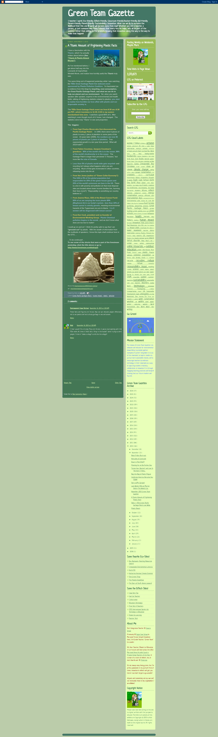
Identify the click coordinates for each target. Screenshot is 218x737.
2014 (131, 432)
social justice (139, 272)
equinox (143, 201)
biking (142, 154)
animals (146, 149)
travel (140, 291)
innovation (137, 223)
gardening (131, 206)
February (135, 540)
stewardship (137, 277)
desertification (131, 177)
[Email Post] (87, 293)
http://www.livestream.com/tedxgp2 (83, 248)
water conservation (146, 299)
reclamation (151, 258)
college (133, 172)
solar (144, 272)
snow (133, 272)
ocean (130, 243)
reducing (132, 263)
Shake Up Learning (135, 615)
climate (130, 170)
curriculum (150, 175)
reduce (151, 260)
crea (153, 172)
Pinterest (144, 660)
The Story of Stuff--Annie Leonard (140, 583)
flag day (136, 203)
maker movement (135, 230)
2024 (131, 398)
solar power (150, 272)
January (135, 544)
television (151, 286)
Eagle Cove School (141, 180)
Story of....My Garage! (138, 483)
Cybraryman (133, 600)
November (135, 453)
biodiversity (132, 156)
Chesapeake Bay (147, 164)
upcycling (151, 294)
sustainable (150, 280)
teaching (152, 283)
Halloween (150, 214)
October (135, 513)
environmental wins (134, 201)
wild (136, 302)
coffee (129, 172)
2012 (131, 439)
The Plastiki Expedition (136, 580)
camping (147, 161)
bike (136, 154)
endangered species (141, 193)
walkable (136, 299)
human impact (98, 296)
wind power (149, 302)
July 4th (141, 225)
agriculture (135, 146)
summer (144, 277)
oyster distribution (144, 250)
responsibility (134, 266)
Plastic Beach (135, 508)
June (134, 527)
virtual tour (151, 296)
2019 (131, 415)
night (152, 241)
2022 (131, 405)
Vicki (71, 325)
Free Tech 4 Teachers (136, 606)
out (145, 246)
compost (138, 172)
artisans (130, 151)
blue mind (135, 159)
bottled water (149, 159)
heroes (148, 217)
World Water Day (147, 307)
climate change (142, 169)
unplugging (144, 294)
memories (129, 236)
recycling (142, 260)
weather (131, 302)
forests (151, 203)
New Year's (145, 241)
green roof (146, 211)
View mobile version (93, 387)
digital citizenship (142, 178)
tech (130, 286)
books (142, 159)
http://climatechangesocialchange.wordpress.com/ (82, 288)
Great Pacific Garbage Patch (82, 296)
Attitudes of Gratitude (138, 459)
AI (140, 146)
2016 (131, 425)
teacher (138, 283)
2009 (132, 548)
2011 (131, 443)
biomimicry (145, 156)
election (130, 193)
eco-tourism (131, 190)
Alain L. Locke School (148, 146)
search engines (145, 269)
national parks (144, 238)
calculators (141, 161)
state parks (147, 274)
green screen (138, 213)
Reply (72, 318)
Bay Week (150, 151)
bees (130, 154)
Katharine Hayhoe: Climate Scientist (141, 573)
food (146, 203)
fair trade (149, 201)
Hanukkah (131, 217)
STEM (130, 277)
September (136, 516)
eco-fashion (136, 185)
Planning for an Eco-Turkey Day (141, 465)
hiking (153, 217)
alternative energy (135, 149)
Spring (129, 275)
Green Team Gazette (101, 13)
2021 (131, 408)
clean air (150, 166)
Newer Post (68, 383)
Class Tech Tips (133, 593)
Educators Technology (136, 603)
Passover (135, 252)
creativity (132, 175)
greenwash (144, 213)
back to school (142, 151)
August (134, 520)
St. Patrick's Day (137, 274)
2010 (131, 446)
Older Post (118, 383)
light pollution (150, 228)
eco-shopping (143, 188)
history (130, 220)
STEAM (152, 274)
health (139, 216)
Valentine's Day (133, 297)
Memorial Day (150, 233)
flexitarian (141, 203)
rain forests (137, 258)
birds (129, 159)
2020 (132, 412)
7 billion (137, 143)
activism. (129, 146)
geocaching (139, 206)
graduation (146, 206)
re (147, 258)
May (133, 530)
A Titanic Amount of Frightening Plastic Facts (92, 45)
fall (153, 201)
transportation (132, 291)
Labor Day (147, 225)
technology (141, 286)
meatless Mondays (140, 233)
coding (152, 170)
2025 (131, 394)
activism (150, 143)
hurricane (129, 223)
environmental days (135, 198)
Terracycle (132, 289)
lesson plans (135, 228)
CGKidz (137, 164)
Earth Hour (136, 183)
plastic (105, 296)
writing (129, 309)
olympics (137, 243)
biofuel (140, 156)
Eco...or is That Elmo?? (137, 462)
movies (137, 238)
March (134, 537)
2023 (131, 401)
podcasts (130, 255)
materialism (131, 233)
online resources (135, 246)
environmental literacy (148, 198)
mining (134, 236)
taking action (131, 283)
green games (138, 211)
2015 (131, 429)
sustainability (140, 280)
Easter (144, 183)
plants (140, 252)
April (133, 534)
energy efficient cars (146, 195)
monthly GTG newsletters (145, 236)
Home (93, 383)
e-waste (130, 180)
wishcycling (138, 304)
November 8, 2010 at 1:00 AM (99, 308)
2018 (131, 419)
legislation (152, 225)
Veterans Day (143, 296)
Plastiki (151, 252)
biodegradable (149, 154)
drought (151, 178)
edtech (151, 190)
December (135, 449)
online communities (147, 243)
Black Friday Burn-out (138, 456)
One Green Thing (134, 577)
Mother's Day (131, 238)
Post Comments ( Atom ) (79, 394)
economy (138, 190)
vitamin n (130, 299)
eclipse (149, 183)
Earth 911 (132, 570)
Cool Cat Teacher (134, 596)
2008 (132, 552)
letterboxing (143, 228)
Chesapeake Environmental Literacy (141, 567)
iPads (143, 223)
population (147, 255)
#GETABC (130, 143)
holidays (137, 220)
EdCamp (145, 190)
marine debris (148, 230)
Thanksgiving (143, 289)
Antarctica (151, 148)
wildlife (142, 302)
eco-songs (151, 188)
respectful (151, 263)
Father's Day (130, 203)
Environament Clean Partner (79, 308)
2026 (131, 391)
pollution (111, 296)
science (136, 269)
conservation (146, 172)
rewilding (151, 267)
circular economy (141, 166)
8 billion (143, 143)
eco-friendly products (146, 185)
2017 (131, 422)
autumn (135, 151)
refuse (142, 263)
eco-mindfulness (133, 188)
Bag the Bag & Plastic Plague (141, 474)
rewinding (130, 269)
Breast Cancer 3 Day (132, 161)
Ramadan (144, 258)
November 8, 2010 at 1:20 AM (86, 325)
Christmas (131, 166)
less (128, 228)
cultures (142, 175)
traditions (152, 289)
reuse (144, 266)
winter (130, 304)
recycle (131, 261)
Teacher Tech (133, 618)
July (133, 523)
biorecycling (151, 156)
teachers (146, 283)
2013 (131, 436)
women (147, 304)
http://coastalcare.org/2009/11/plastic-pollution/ (86, 286)
